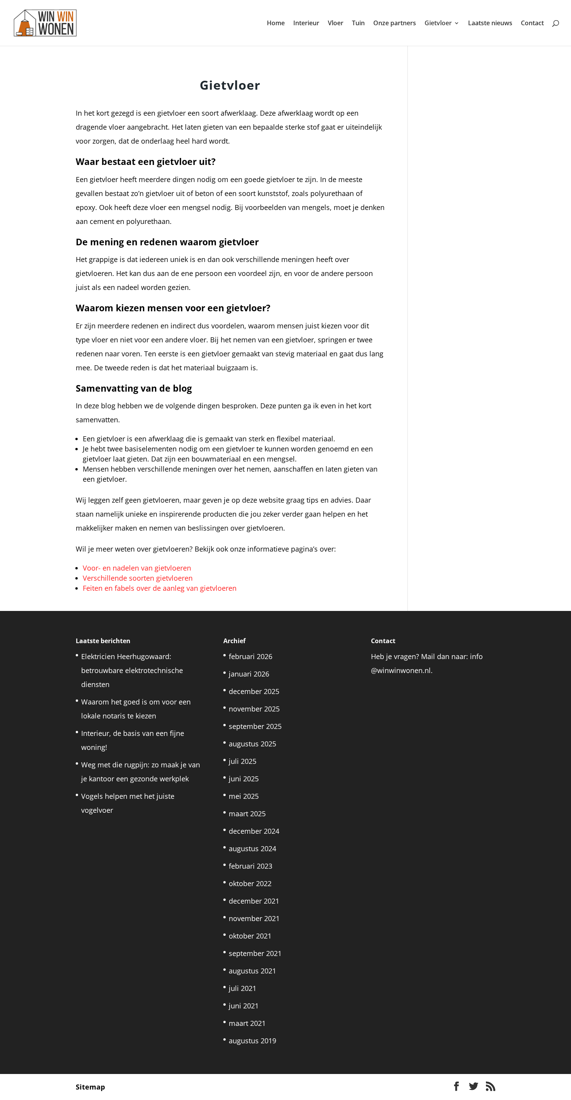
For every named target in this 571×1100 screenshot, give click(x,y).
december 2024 (254, 831)
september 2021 (255, 953)
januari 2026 (249, 673)
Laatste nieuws (490, 23)
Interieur (306, 23)
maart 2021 (247, 1023)
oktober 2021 (250, 935)
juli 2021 (242, 988)
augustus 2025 (252, 743)
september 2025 (255, 726)
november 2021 (254, 918)
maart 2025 (247, 813)
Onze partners (394, 23)
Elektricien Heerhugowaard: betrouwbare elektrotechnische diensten (132, 670)
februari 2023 (250, 866)
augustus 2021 (252, 970)
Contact (532, 23)
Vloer (335, 23)
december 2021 (254, 901)
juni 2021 (244, 1005)
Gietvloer (438, 23)
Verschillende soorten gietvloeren (138, 578)
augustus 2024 (252, 848)
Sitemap (90, 1086)
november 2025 (254, 708)
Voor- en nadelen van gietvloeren (137, 568)
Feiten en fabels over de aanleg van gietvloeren (160, 588)
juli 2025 (242, 761)
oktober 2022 (250, 883)
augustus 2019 (252, 1040)
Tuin (358, 23)
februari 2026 (250, 656)
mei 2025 (244, 796)
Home (276, 23)
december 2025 (254, 691)
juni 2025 (244, 778)
